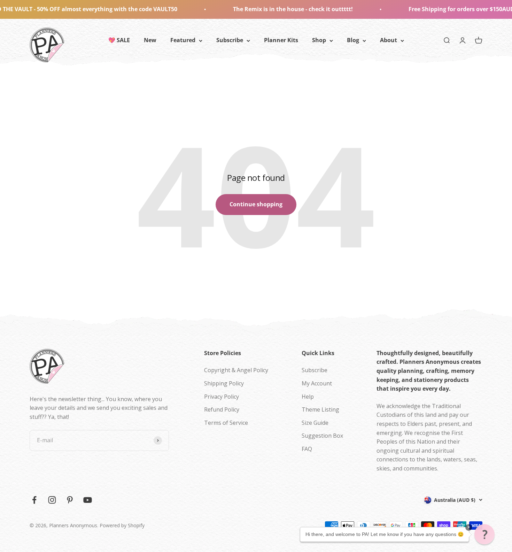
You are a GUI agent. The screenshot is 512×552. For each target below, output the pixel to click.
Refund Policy (221, 409)
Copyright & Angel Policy (236, 370)
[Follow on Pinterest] (70, 500)
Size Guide (315, 423)
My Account (317, 383)
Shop (319, 40)
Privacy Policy (221, 396)
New (150, 40)
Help (308, 396)
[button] (484, 534)
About (388, 40)
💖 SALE (119, 40)
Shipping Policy (224, 383)
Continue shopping (256, 204)
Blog (353, 40)
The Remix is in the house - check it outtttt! (274, 9)
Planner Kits (281, 40)
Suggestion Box (322, 435)
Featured (182, 40)
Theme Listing (320, 409)
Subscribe (229, 40)
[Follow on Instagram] (52, 500)
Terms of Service (226, 423)
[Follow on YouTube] (87, 500)
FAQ (307, 449)
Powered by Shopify (122, 525)
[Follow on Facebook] (34, 500)
